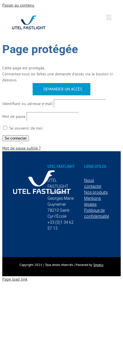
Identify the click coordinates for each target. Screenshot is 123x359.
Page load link (14, 279)
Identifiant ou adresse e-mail (27, 103)
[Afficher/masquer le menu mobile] (109, 17)
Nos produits (96, 192)
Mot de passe (13, 116)
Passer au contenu (18, 5)
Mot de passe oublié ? (21, 148)
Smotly (98, 265)
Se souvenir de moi (25, 128)
